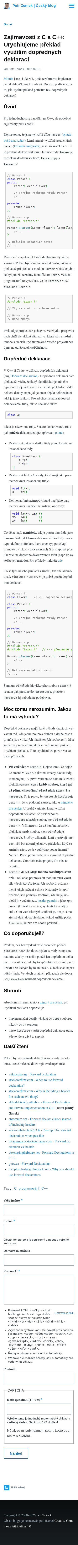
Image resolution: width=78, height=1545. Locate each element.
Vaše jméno (12, 1200)
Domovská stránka (17, 1250)
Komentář (10, 1271)
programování (29, 1188)
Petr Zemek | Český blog (34, 6)
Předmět (9, 1369)
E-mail (8, 1221)
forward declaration (24, 376)
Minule (8, 78)
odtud (59, 432)
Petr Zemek (44, 1515)
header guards (47, 900)
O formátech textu (64, 1313)
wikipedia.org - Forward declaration (32, 1074)
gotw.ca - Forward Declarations (29, 1163)
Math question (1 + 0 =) (23, 1400)
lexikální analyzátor (26, 146)
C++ (44, 1188)
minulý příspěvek (51, 1002)
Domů (8, 24)
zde (60, 560)
